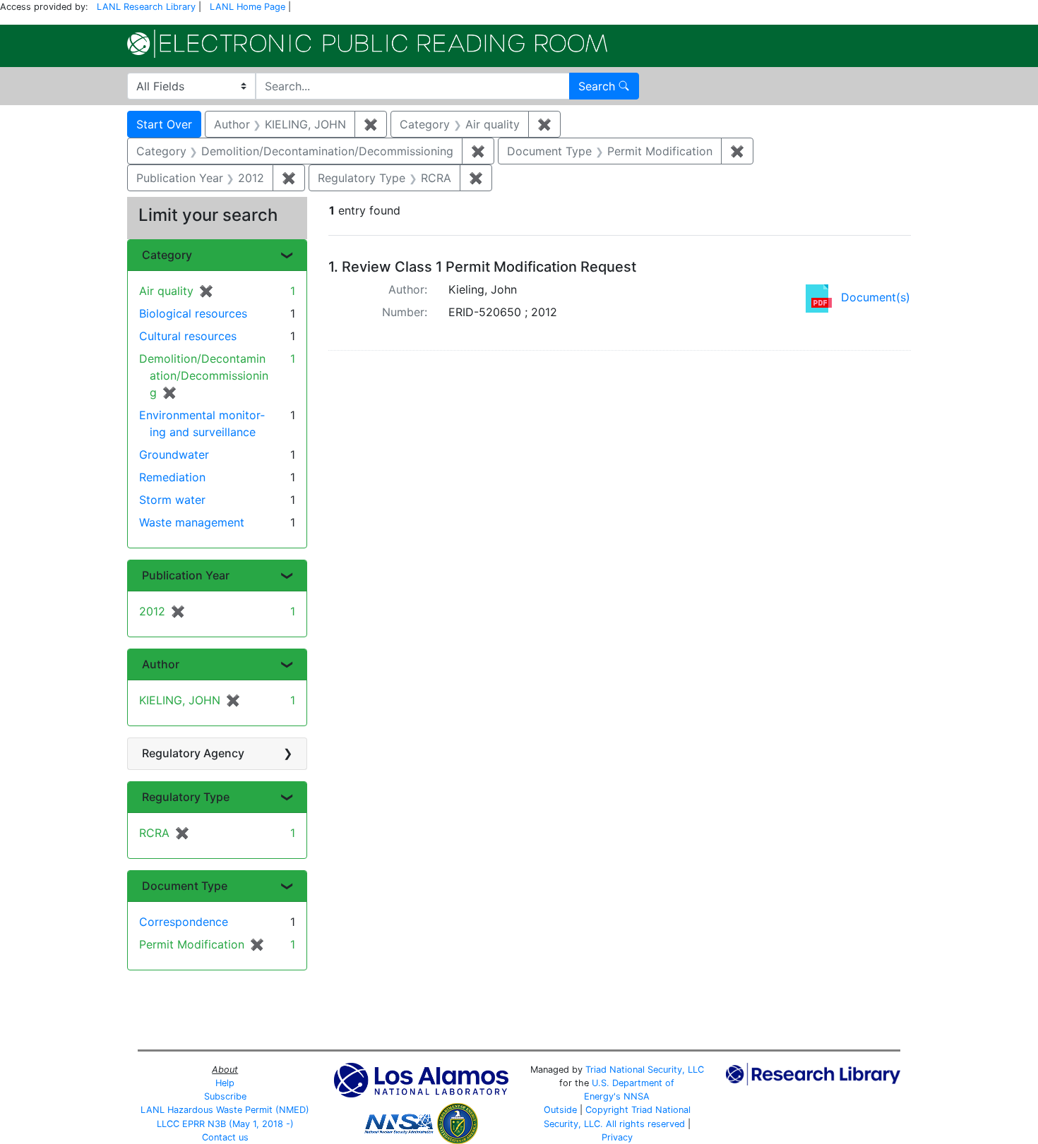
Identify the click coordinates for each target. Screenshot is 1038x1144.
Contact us (225, 1137)
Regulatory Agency (193, 753)
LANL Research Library (146, 6)
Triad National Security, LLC (644, 1069)
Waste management (191, 522)
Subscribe (225, 1096)
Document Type (184, 886)
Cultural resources (188, 336)
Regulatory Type (185, 797)
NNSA (637, 1096)
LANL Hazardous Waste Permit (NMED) (225, 1109)
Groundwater (174, 454)
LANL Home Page (247, 6)
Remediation (172, 477)
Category (167, 255)
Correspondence (183, 922)
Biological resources (193, 313)
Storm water (172, 500)
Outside (560, 1109)
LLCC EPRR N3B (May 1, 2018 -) (225, 1124)
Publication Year (185, 575)
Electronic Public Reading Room (367, 43)
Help (224, 1083)
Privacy (617, 1137)
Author (160, 664)
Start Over (164, 124)
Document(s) (875, 297)
